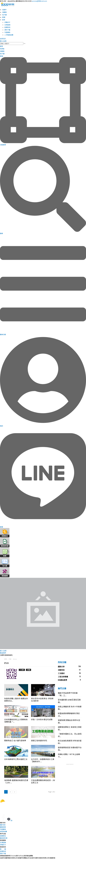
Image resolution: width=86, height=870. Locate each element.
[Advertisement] (69, 775)
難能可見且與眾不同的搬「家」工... (68, 694)
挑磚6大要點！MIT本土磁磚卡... (69, 755)
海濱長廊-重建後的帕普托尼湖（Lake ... (16, 781)
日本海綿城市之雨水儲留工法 (15, 759)
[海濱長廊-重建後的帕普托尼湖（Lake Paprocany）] (16, 772)
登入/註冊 (3, 41)
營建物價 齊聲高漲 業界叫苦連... (69, 721)
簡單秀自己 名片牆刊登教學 (15, 740)
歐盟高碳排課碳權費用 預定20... (69, 714)
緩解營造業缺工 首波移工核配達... (69, 728)
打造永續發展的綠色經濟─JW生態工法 (43, 781)
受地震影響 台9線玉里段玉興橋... (69, 701)
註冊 (1, 39)
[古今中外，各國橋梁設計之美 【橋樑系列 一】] (43, 751)
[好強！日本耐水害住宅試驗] (43, 711)
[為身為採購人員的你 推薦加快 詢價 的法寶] (16, 690)
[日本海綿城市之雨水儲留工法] (16, 751)
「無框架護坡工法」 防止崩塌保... (69, 735)
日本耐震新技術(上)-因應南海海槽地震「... (15, 720)
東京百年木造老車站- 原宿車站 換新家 (42, 699)
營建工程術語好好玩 (39, 740)
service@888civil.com (39, 1)
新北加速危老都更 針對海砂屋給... (69, 741)
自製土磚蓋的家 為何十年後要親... (69, 707)
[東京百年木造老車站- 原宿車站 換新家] (43, 690)
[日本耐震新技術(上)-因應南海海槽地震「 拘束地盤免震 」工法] (16, 711)
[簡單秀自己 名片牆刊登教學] (16, 732)
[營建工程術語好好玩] (43, 732)
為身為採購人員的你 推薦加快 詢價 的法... (16, 699)
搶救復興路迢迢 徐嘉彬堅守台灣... (69, 748)
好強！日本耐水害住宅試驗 (41, 719)
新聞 (5, 659)
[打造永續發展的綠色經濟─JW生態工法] (43, 772)
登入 (4, 39)
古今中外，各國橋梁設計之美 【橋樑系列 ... (42, 760)
